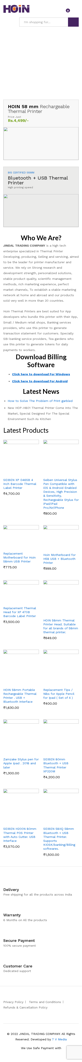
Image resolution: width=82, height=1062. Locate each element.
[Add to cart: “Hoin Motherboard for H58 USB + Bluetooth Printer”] (55, 547)
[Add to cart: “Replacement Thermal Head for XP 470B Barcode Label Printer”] (15, 601)
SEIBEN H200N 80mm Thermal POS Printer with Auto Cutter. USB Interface (19, 834)
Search (73, 22)
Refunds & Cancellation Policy (25, 1007)
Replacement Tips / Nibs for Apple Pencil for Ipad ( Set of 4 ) (58, 693)
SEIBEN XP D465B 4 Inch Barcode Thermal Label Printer (19, 483)
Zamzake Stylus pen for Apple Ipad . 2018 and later (21, 763)
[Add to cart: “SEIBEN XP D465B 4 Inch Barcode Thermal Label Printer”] (15, 472)
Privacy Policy (13, 1002)
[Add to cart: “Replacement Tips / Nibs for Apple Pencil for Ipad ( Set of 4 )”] (55, 682)
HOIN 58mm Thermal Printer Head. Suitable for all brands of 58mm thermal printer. (60, 626)
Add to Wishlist (25, 472)
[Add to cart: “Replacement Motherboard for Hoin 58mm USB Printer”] (15, 546)
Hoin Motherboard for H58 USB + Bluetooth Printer (59, 558)
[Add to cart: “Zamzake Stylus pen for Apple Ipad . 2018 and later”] (15, 752)
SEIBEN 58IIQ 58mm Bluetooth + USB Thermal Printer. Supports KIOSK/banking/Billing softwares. (59, 838)
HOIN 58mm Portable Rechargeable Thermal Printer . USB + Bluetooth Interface (20, 696)
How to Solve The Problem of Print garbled (40, 401)
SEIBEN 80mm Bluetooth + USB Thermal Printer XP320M (55, 765)
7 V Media (59, 1039)
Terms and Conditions (45, 1002)
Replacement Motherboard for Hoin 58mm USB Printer (19, 557)
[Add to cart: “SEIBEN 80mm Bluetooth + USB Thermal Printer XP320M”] (55, 752)
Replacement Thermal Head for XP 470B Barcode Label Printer (19, 612)
